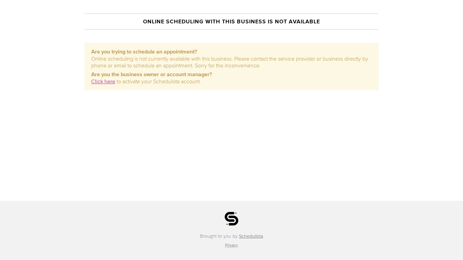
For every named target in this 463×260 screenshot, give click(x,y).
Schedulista (251, 236)
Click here (103, 81)
